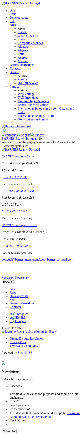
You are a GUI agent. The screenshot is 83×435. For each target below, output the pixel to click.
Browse (7, 281)
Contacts (15, 68)
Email (14, 401)
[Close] (3, 360)
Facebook (16, 386)
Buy (12, 10)
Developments (19, 17)
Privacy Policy (19, 342)
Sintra (21, 39)
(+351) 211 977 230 (14, 177)
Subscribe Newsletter (15, 277)
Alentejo (23, 46)
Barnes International (22, 65)
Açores (22, 57)
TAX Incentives (28, 97)
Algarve (23, 50)
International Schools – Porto (36, 115)
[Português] (10, 135)
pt (11, 314)
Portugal (23, 79)
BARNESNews (28, 83)
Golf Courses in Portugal (33, 119)
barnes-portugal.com (60, 259)
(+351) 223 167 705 (15, 211)
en (11, 317)
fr (11, 321)
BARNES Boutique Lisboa (18, 156)
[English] (24, 135)
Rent (13, 14)
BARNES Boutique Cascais (19, 225)
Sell (12, 21)
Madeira (23, 61)
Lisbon (22, 32)
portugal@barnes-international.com (24, 259)
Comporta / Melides (30, 43)
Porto (21, 54)
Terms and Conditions (24, 345)
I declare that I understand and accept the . (45, 414)
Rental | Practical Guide (33, 105)
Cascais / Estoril (28, 35)
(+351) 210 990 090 (15, 245)
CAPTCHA (17, 420)
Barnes (14, 72)
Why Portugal (26, 94)
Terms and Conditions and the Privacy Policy (45, 414)
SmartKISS (25, 352)
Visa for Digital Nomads (33, 101)
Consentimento (20, 409)
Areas (13, 24)
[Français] (37, 135)
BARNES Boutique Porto (18, 190)
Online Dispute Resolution (27, 338)
